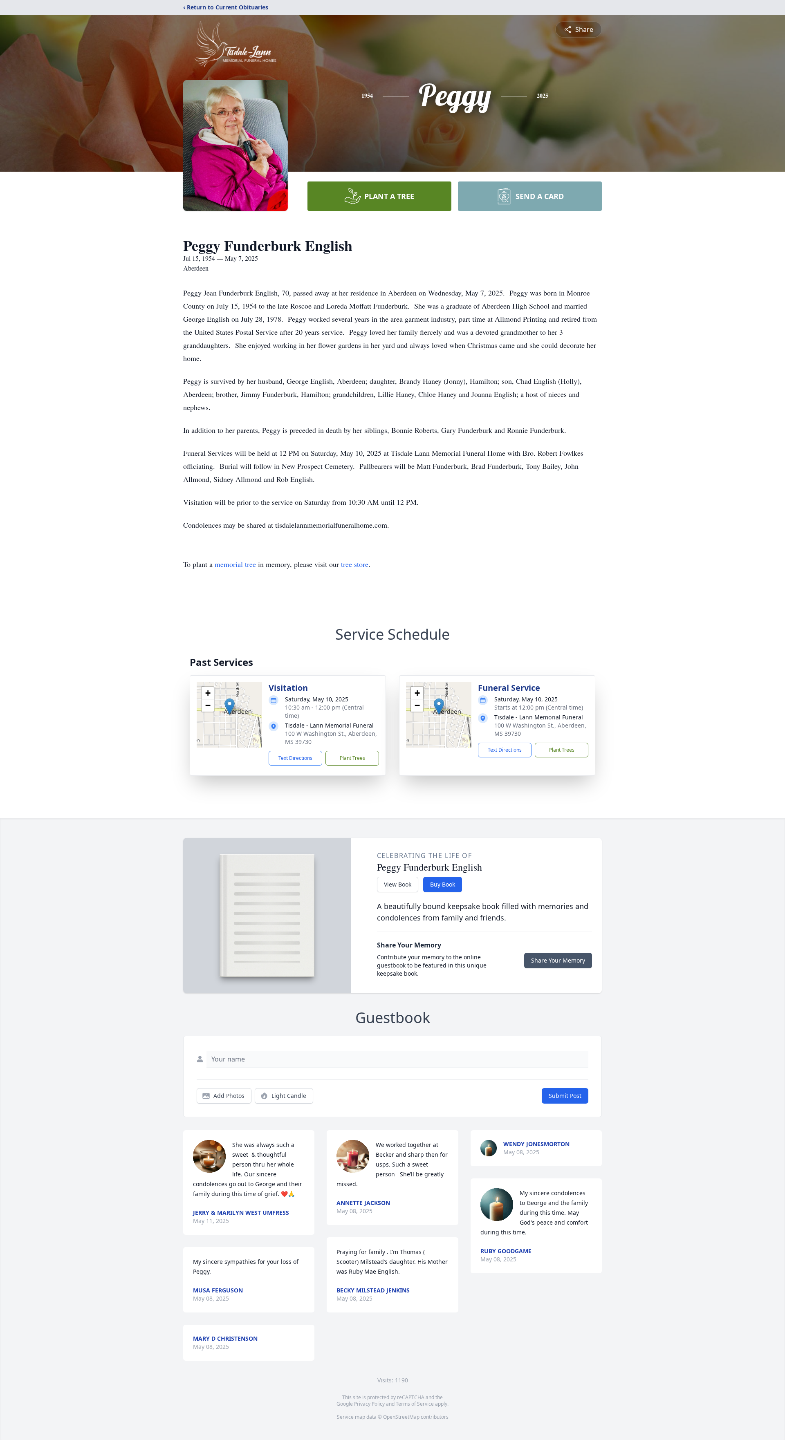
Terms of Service (415, 1403)
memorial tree (235, 564)
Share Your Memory (558, 960)
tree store (354, 564)
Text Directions (295, 758)
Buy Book (442, 884)
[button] (229, 706)
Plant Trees (352, 758)
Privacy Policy (369, 1403)
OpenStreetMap (401, 1416)
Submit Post (565, 1096)
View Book (397, 884)
